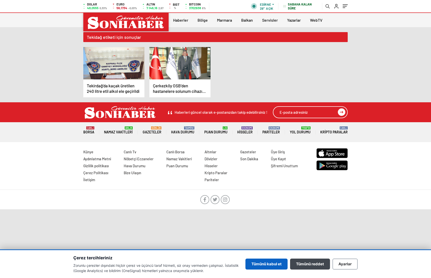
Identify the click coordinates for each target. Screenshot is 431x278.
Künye (88, 152)
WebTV (316, 20)
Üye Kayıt (278, 159)
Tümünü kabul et (266, 264)
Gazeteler (152, 130)
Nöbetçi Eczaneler (139, 159)
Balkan (247, 20)
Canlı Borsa (175, 152)
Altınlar (210, 152)
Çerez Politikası (95, 172)
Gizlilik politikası (96, 166)
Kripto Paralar (334, 130)
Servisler (270, 20)
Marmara (224, 20)
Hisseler (245, 130)
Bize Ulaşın (132, 172)
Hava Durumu (182, 130)
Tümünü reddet (310, 264)
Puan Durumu (215, 130)
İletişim (89, 179)
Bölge (203, 20)
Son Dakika (249, 159)
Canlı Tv (130, 152)
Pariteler (271, 130)
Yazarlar (294, 20)
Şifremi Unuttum (284, 166)
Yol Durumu (300, 130)
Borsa (88, 130)
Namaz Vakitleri (118, 130)
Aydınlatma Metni (97, 159)
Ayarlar (345, 264)
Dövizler (211, 159)
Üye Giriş (278, 152)
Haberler (180, 20)
